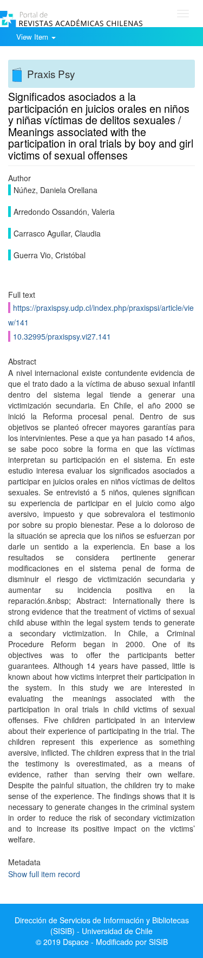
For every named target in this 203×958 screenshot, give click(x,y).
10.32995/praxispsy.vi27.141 (62, 336)
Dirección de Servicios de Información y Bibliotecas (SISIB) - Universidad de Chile (102, 925)
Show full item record (44, 873)
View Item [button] (33, 36)
